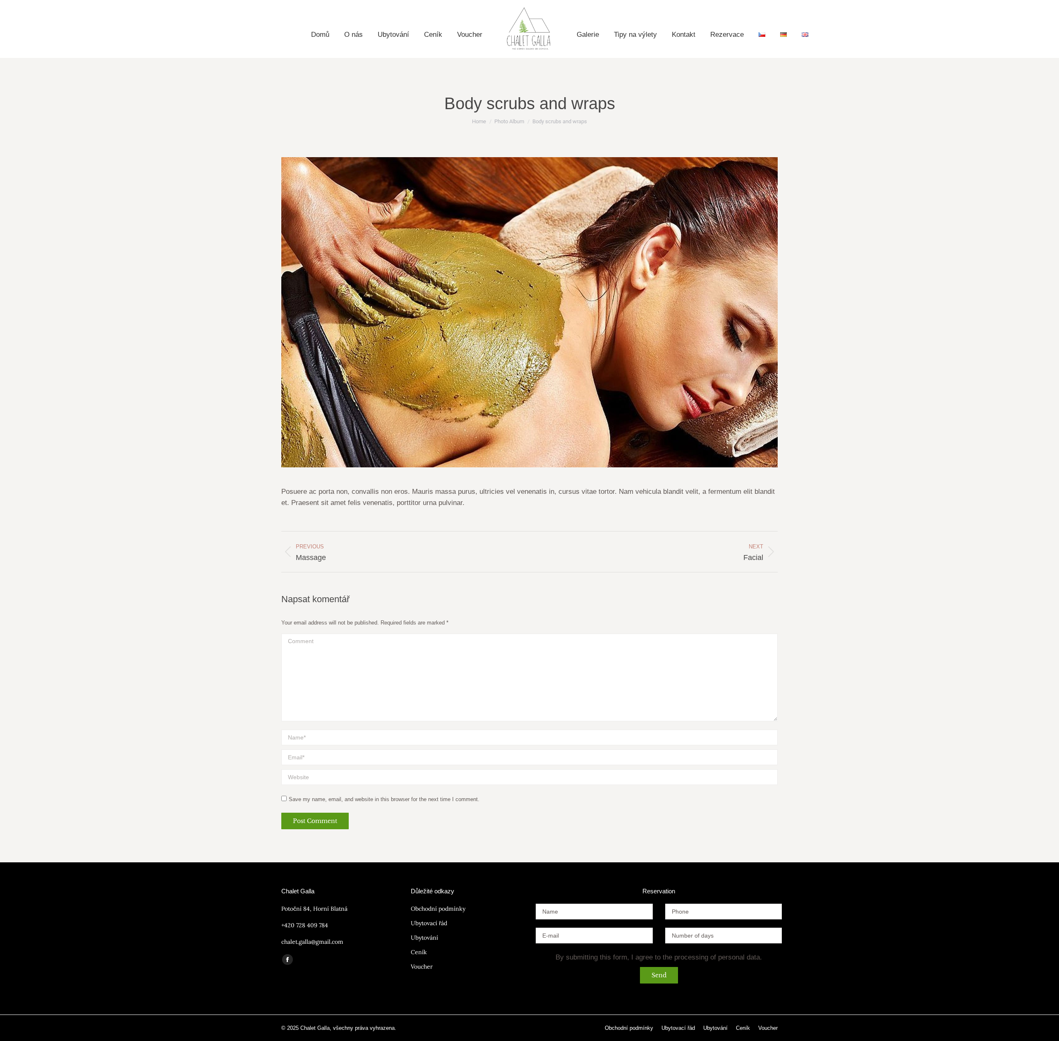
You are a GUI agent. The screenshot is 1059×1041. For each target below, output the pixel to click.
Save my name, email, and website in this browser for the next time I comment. (384, 799)
